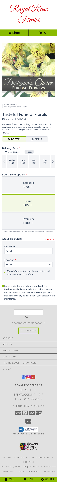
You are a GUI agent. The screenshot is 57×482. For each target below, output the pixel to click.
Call (10, 479)
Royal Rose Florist (28, 15)
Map (29, 479)
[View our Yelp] (33, 378)
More (6, 132)
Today (29, 152)
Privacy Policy (9, 471)
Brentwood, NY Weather (14, 466)
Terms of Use (48, 471)
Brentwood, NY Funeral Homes (19, 457)
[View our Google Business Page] (24, 378)
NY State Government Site (42, 466)
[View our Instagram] (28, 378)
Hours (49, 479)
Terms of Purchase (29, 471)
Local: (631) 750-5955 (28, 399)
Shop (16, 32)
